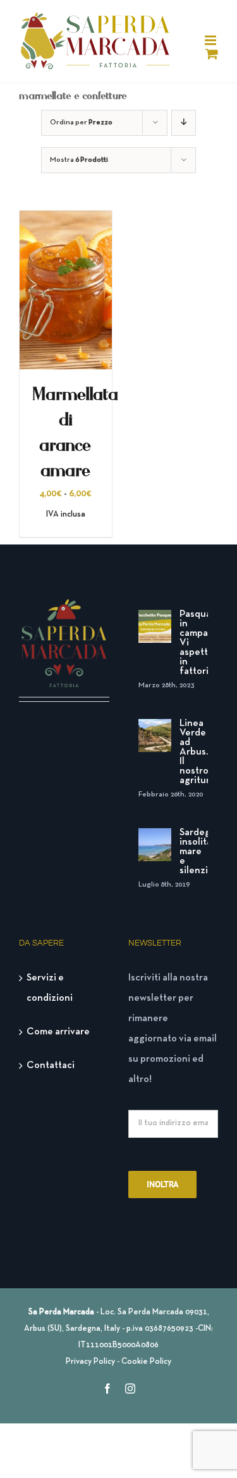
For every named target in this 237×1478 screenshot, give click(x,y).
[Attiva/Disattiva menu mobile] (211, 40)
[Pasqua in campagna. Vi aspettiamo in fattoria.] (154, 626)
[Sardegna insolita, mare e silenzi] (154, 844)
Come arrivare (58, 1031)
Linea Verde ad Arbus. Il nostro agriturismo (194, 752)
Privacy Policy (90, 1362)
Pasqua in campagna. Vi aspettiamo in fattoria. (194, 643)
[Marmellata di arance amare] (66, 220)
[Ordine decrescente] (183, 123)
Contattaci (51, 1065)
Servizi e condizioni (50, 988)
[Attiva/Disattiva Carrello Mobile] (211, 53)
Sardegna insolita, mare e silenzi (194, 851)
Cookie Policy (146, 1362)
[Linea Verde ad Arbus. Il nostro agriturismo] (154, 735)
